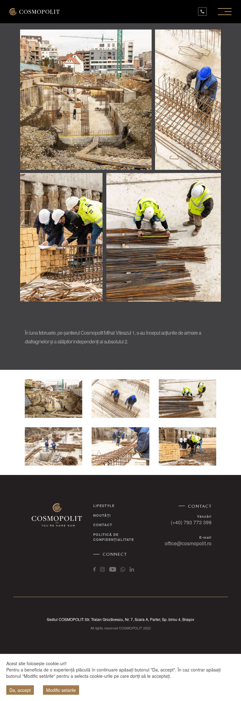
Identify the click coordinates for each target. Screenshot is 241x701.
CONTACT (102, 524)
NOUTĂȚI (102, 515)
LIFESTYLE (104, 505)
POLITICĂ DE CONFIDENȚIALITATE (113, 537)
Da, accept (20, 690)
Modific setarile (61, 690)
